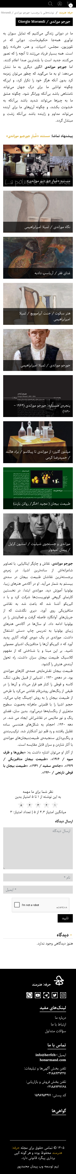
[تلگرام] (46, 995)
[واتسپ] (29, 995)
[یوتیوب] (38, 995)
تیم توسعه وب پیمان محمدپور (38, 1166)
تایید (65, 918)
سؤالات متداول (55, 1031)
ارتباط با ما (58, 1024)
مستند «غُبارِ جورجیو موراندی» (28, 136)
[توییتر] (55, 995)
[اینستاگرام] (63, 995)
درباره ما (60, 1018)
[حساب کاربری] (60, 4)
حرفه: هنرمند (66, 12)
